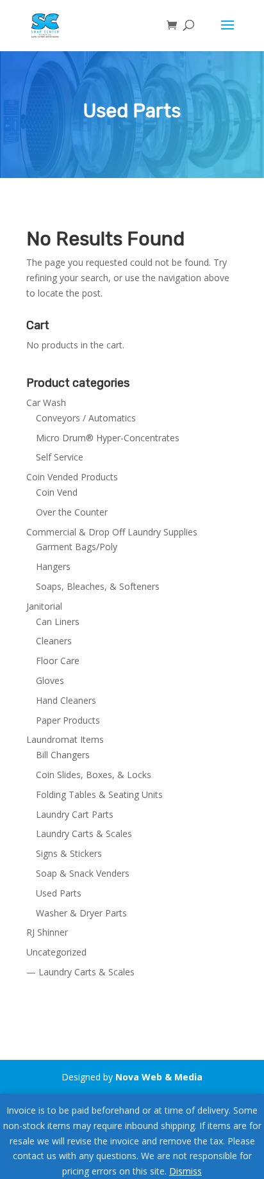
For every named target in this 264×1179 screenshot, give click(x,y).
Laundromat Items (65, 739)
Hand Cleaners (66, 700)
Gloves (50, 680)
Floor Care (57, 661)
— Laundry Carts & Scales (80, 972)
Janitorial (44, 606)
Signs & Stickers (69, 853)
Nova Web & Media (158, 1077)
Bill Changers (63, 755)
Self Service (59, 457)
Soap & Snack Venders (82, 873)
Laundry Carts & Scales (84, 833)
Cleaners (54, 641)
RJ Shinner (47, 932)
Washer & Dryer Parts (81, 913)
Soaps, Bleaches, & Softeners (98, 586)
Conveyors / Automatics (86, 418)
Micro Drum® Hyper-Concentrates (107, 438)
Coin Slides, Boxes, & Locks (93, 774)
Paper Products (68, 720)
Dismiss (185, 1171)
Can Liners (57, 621)
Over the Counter (72, 512)
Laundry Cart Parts (74, 814)
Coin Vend (57, 492)
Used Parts (58, 893)
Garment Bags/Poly (76, 547)
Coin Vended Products (72, 477)
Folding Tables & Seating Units (99, 794)
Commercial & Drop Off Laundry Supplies (111, 532)
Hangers (53, 566)
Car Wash (46, 402)
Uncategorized (56, 952)
